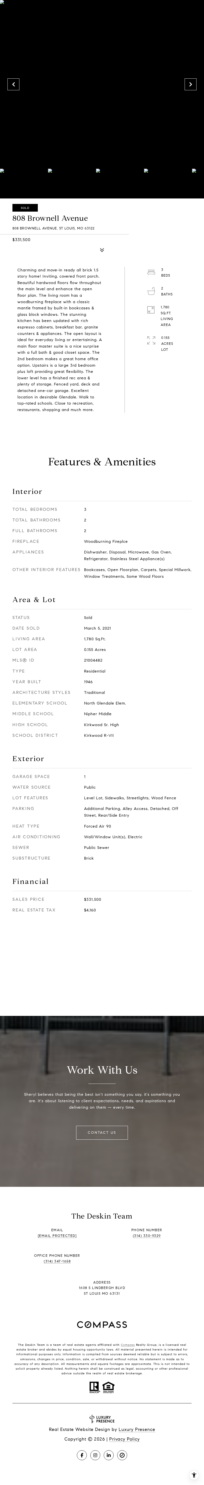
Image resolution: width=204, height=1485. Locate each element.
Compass (128, 1345)
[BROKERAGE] (122, 1455)
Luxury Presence (137, 1429)
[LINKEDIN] (109, 1455)
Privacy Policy (124, 1439)
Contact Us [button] (102, 1132)
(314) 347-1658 (57, 1261)
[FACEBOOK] (82, 1455)
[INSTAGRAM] (95, 1455)
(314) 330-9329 (147, 1236)
